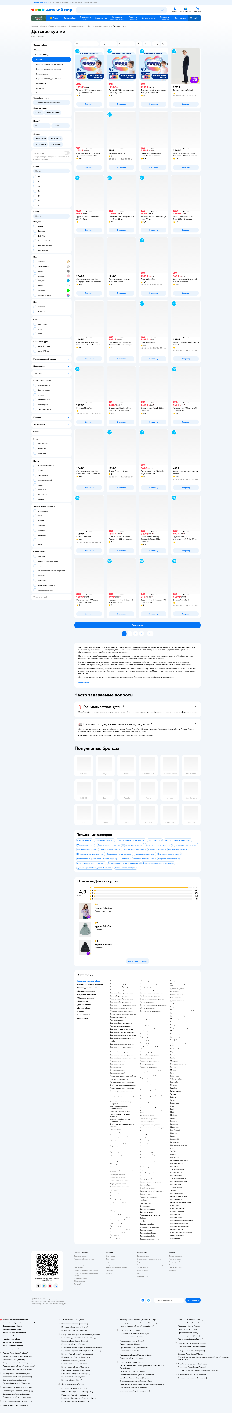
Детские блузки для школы (120, 996)
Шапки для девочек (177, 1208)
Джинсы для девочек (147, 1019)
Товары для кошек (175, 1256)
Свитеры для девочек (148, 987)
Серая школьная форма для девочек (123, 1014)
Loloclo (173, 1097)
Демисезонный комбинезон (150, 1093)
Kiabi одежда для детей (178, 1145)
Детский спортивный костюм (151, 1108)
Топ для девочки (176, 1187)
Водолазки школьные (117, 1061)
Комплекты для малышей (119, 1137)
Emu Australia (175, 1130)
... (145, 633)
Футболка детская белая (149, 1167)
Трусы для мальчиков (178, 1178)
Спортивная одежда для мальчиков (122, 1143)
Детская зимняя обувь (178, 1016)
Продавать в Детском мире (84, 1259)
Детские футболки (147, 1122)
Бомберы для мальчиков (119, 1181)
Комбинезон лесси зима (149, 1131)
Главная (34, 26)
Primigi (172, 981)
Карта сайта (78, 1284)
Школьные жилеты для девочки (121, 1055)
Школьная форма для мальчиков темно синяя (121, 1048)
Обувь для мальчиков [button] (86, 994)
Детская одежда (76, 26)
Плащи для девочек (147, 1137)
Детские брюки (146, 1176)
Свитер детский (146, 1179)
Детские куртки (146, 1102)
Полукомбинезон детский (150, 1125)
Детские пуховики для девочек (151, 993)
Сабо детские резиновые (179, 1025)
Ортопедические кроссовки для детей (182, 985)
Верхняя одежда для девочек (48, 69)
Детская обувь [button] (83, 1008)
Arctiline (173, 1148)
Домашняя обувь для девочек (150, 1075)
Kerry (172, 1073)
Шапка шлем (175, 1205)
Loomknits (174, 1082)
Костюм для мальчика (117, 1158)
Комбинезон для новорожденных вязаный (122, 1125)
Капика (173, 1067)
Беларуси (62, 1304)
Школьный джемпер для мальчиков (123, 1058)
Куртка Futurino (103, 908)
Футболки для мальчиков (119, 1152)
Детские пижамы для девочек (151, 984)
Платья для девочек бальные (120, 1220)
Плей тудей (174, 1049)
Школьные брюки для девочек (121, 1023)
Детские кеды (175, 1037)
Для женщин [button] (82, 1001)
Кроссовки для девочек (148, 1067)
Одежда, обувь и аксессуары (52, 26)
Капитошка (174, 1142)
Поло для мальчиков (117, 1167)
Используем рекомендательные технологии (47, 1301)
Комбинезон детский (148, 1090)
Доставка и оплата (80, 1256)
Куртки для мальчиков (118, 1140)
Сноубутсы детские (147, 1188)
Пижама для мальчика (117, 1178)
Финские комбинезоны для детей (152, 1128)
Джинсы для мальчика (118, 1196)
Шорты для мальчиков (118, 1184)
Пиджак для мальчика (148, 1170)
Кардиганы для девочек (118, 1223)
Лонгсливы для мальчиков (119, 1193)
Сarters (172, 1100)
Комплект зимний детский (150, 1155)
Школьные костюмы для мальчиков (123, 1035)
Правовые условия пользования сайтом (62, 1299)
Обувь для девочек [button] (85, 998)
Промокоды (78, 1268)
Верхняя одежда (42, 54)
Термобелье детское (147, 1158)
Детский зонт (175, 1239)
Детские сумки (175, 1214)
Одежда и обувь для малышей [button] (90, 984)
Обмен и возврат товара (83, 1262)
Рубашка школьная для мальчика (121, 1011)
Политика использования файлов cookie (86, 1274)
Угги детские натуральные (149, 1227)
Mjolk (172, 1112)
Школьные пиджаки (117, 1064)
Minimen (173, 1115)
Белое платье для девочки (149, 1022)
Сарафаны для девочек (118, 1017)
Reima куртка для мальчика (119, 1199)
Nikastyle (173, 1085)
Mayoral (173, 1070)
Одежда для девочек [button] (86, 991)
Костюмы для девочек (148, 1034)
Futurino (173, 1088)
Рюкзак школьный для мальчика (121, 999)
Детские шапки (176, 1199)
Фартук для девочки (117, 1020)
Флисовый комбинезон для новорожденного (120, 1120)
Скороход (174, 1007)
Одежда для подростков (149, 1119)
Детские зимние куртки (149, 1161)
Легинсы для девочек (117, 1238)
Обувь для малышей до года (120, 1112)
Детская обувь (145, 1185)
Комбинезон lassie (147, 1116)
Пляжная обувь (175, 1034)
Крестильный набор (117, 1099)
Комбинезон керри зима (149, 1152)
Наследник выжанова (178, 1064)
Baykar (172, 1136)
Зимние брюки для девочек (150, 1055)
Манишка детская (176, 1229)
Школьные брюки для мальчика (121, 993)
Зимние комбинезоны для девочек (122, 1217)
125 (150, 633)
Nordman (143, 1200)
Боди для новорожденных (119, 1079)
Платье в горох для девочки (150, 1052)
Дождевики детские (147, 1149)
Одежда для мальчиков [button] (87, 988)
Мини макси (174, 1127)
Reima (172, 1055)
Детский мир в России (39, 1304)
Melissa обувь (175, 1019)
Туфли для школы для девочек (120, 1026)
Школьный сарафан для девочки (121, 1052)
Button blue (174, 1076)
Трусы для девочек (177, 1169)
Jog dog (142, 1221)
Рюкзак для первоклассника (180, 1202)
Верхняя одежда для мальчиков (49, 64)
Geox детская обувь (147, 1224)
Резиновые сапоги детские (150, 1215)
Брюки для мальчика (117, 1149)
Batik (172, 1109)
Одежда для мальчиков (118, 1190)
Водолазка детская (147, 1146)
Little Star (173, 1133)
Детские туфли (145, 1081)
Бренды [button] (80, 1011)
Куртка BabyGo (103, 926)
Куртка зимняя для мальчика (120, 1155)
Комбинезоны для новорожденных (123, 1085)
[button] (194, 18)
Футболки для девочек (118, 1226)
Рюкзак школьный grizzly (119, 987)
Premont (173, 1121)
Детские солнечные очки (179, 1226)
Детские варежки (176, 1193)
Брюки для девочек (147, 1025)
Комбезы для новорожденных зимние (121, 1092)
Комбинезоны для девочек (150, 996)
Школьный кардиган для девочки (122, 1038)
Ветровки (40, 88)
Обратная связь (79, 1281)
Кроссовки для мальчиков (149, 1061)
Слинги (142, 1087)
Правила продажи (80, 1265)
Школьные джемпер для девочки (122, 1044)
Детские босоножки (177, 1001)
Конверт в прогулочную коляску (122, 1096)
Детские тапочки (146, 1212)
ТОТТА (173, 1151)
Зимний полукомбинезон (149, 1173)
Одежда (37, 50)
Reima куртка (145, 1134)
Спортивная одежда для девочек (152, 999)
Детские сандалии (177, 989)
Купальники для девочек (179, 1160)
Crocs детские (145, 1206)
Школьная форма (116, 981)
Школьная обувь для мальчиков (121, 1029)
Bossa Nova (174, 1103)
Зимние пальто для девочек (120, 1208)
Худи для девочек (146, 1037)
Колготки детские (176, 1163)
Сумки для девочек (177, 1236)
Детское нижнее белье (178, 1181)
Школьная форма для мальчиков (121, 990)
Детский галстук (176, 1217)
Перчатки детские (177, 1211)
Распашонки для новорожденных (122, 1082)
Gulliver (173, 1046)
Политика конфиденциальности (86, 1270)
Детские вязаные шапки (179, 1223)
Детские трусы (175, 1184)
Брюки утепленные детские (150, 1182)
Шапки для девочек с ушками (181, 1233)
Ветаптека (172, 1270)
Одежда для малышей (117, 1073)
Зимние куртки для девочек (150, 1011)
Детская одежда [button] (84, 1004)
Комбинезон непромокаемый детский (151, 1112)
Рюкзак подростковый (178, 1196)
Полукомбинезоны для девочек (151, 1046)
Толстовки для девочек (118, 1214)
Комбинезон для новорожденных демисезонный (122, 1133)
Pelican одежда (175, 1091)
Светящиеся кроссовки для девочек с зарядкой (153, 1071)
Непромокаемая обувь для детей (182, 1028)
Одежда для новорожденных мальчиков (120, 1115)
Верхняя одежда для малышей (49, 79)
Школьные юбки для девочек (120, 1002)
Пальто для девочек (147, 1002)
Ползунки (143, 1105)
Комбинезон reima (147, 1099)
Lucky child (174, 1139)
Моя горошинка (115, 1129)
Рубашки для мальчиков (118, 1164)
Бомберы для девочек (148, 1031)
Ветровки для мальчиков (119, 1146)
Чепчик (173, 1190)
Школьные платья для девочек (121, 1008)
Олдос (172, 1052)
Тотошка (173, 1094)
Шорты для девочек (147, 1008)
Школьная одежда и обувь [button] (88, 981)
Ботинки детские (176, 1022)
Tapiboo (143, 1218)
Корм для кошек (175, 1259)
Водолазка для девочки (148, 1058)
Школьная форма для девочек (120, 984)
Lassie (172, 1058)
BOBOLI (173, 1154)
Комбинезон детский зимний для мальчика (122, 1171)
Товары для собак (175, 1262)
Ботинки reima (175, 998)
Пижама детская (176, 1172)
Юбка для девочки (116, 1211)
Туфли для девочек (147, 1064)
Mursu (172, 1031)
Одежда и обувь (40, 45)
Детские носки (175, 1166)
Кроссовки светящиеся (148, 1197)
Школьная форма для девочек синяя (123, 1005)
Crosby (172, 1118)
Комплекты (41, 83)
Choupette (174, 1061)
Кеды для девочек (146, 1078)
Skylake (112, 1041)
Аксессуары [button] (82, 1018)
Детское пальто (146, 1164)
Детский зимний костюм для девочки (150, 1015)
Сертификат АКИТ (81, 1278)
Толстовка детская (146, 1140)
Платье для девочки (117, 1205)
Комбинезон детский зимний (151, 1096)
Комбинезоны (42, 74)
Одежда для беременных (149, 1084)
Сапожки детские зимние (149, 1239)
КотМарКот (174, 1157)
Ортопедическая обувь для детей (152, 1191)
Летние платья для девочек (150, 1028)
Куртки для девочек (147, 1043)
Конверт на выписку (117, 1070)
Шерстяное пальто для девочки (151, 1049)
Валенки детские (146, 1230)
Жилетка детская (146, 1143)
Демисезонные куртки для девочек (153, 990)
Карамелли (174, 1124)
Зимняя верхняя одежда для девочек (153, 1005)
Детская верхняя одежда (97, 26)
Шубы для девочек (147, 981)
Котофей (173, 1040)
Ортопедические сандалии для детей (184, 1010)
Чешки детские (145, 1203)
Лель (172, 1106)
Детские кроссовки (147, 1209)
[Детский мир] (51, 10)
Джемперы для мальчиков (119, 1187)
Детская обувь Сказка (148, 1233)
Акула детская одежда (178, 1043)
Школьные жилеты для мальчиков (122, 1032)
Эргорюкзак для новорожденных (122, 1088)
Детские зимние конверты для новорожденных (121, 1103)
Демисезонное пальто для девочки (122, 1229)
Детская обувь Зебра (147, 1236)
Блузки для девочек (147, 1040)
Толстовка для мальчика (118, 1161)
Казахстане (53, 1304)
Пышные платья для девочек (120, 1232)
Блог (139, 1273)
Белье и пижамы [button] (84, 1015)
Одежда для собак (175, 1268)
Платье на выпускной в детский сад (123, 1076)
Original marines (176, 1079)
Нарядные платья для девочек (120, 1202)
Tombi (172, 1004)
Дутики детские (176, 1013)
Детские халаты (176, 1175)
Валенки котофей (176, 995)
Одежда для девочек (117, 1235)
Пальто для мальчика (117, 1175)
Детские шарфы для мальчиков (181, 1220)
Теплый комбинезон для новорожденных (118, 1108)
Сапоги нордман (146, 1194)
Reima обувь (174, 992)
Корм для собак (174, 1265)
